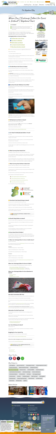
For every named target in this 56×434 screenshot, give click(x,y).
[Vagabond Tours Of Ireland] (9, 2)
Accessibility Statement (15, 412)
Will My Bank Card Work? (17, 42)
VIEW (12, 393)
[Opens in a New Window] (22, 358)
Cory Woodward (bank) (12, 349)
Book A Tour (21, 407)
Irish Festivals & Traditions (13, 374)
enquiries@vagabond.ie (19, 341)
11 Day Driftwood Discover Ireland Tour (18, 178)
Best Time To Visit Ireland (13, 367)
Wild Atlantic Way (18, 380)
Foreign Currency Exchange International (17, 268)
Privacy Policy (13, 410)
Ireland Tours (21, 418)
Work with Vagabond (14, 414)
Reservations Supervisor (41, 33)
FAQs (12, 409)
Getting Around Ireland (33, 367)
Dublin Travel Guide (34, 376)
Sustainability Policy (14, 411)
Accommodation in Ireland (30, 365)
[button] (35, 50)
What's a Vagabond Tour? (23, 411)
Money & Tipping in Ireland (14, 369)
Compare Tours (22, 415)
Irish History (29, 374)
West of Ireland (12, 380)
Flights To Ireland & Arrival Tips (23, 367)
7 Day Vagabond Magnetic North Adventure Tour (19, 180)
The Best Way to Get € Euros (17, 38)
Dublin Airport (22, 243)
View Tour (44, 55)
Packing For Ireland (22, 369)
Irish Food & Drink (22, 374)
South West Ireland (39, 378)
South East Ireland (31, 378)
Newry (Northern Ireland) (14, 276)
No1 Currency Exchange (14, 267)
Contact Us (13, 407)
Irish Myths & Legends (26, 376)
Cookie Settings (3, 421)
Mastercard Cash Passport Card (15, 321)
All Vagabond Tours (22, 410)
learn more (20, 345)
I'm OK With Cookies (10, 421)
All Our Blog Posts (12, 365)
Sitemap (13, 416)
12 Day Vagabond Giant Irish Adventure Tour (18, 176)
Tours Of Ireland (22, 414)
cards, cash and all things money (20, 129)
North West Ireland (12, 378)
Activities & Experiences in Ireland (41, 365)
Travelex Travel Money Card (15, 322)
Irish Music (18, 376)
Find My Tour (48, 1)
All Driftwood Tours (22, 409)
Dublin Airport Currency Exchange (25, 259)
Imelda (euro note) (12, 350)
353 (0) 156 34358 (33, 407)
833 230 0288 (32, 410)
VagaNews (25, 380)
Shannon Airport (13, 274)
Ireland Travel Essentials (39, 369)
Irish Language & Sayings (36, 374)
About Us (13, 408)
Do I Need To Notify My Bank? (18, 44)
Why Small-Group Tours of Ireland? (23, 413)
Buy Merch (13, 415)
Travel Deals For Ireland (23, 408)
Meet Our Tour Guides (23, 416)
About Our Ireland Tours (20, 365)
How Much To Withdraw (16, 40)
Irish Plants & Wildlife (31, 369)
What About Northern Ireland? (18, 47)
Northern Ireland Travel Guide (21, 378)
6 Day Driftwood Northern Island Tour (17, 181)
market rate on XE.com (20, 303)
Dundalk (11, 275)
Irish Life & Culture (12, 376)
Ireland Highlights (42, 376)
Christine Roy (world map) (12, 351)
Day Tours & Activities (23, 417)
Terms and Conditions (14, 413)
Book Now (15, 214)
